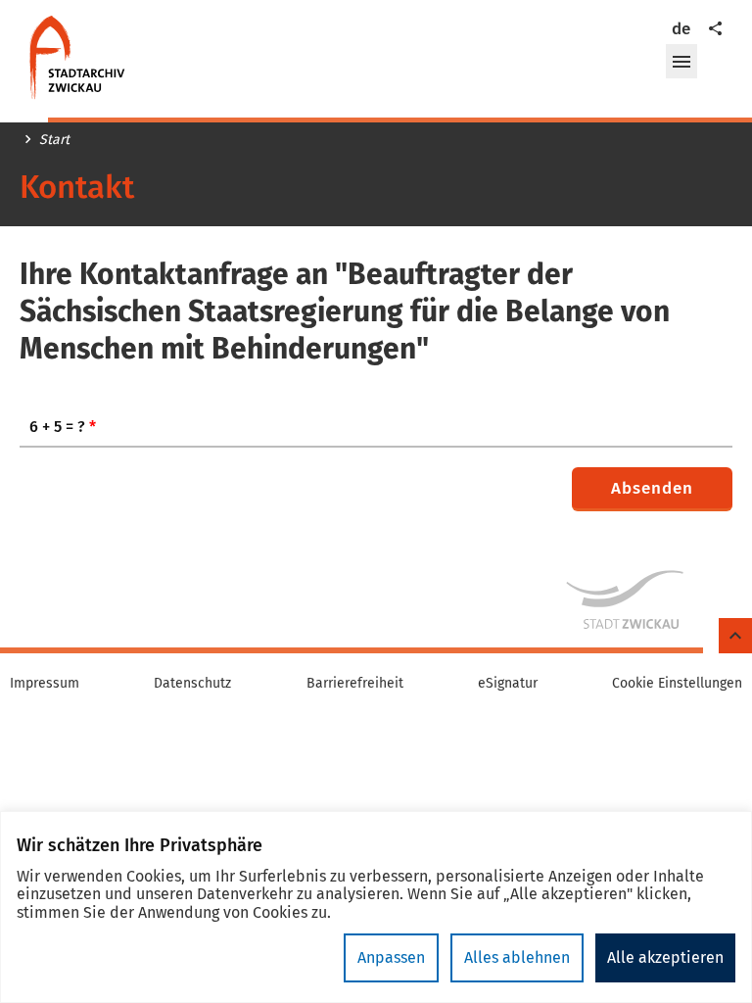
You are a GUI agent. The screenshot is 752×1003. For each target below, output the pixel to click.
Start (54, 140)
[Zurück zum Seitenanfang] (735, 636)
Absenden (652, 488)
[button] (681, 61)
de (681, 29)
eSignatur (508, 684)
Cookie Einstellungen (677, 684)
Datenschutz (192, 684)
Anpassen (391, 957)
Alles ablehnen (517, 957)
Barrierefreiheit (354, 684)
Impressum (44, 684)
